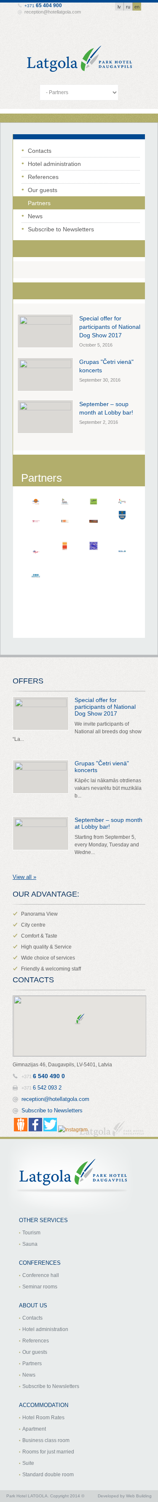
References (43, 177)
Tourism (31, 1233)
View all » (24, 877)
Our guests (42, 190)
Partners (39, 203)
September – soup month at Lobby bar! (108, 823)
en (136, 6)
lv (119, 6)
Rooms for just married (48, 1452)
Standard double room (48, 1475)
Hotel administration (54, 163)
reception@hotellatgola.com (52, 11)
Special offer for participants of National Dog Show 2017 (109, 327)
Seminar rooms (39, 1287)
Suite (28, 1463)
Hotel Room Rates (43, 1418)
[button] (79, 1019)
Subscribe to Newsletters (61, 229)
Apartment (34, 1429)
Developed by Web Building (125, 1496)
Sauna (29, 1244)
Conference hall (40, 1275)
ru (128, 6)
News (35, 216)
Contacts (39, 150)
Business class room (46, 1440)
